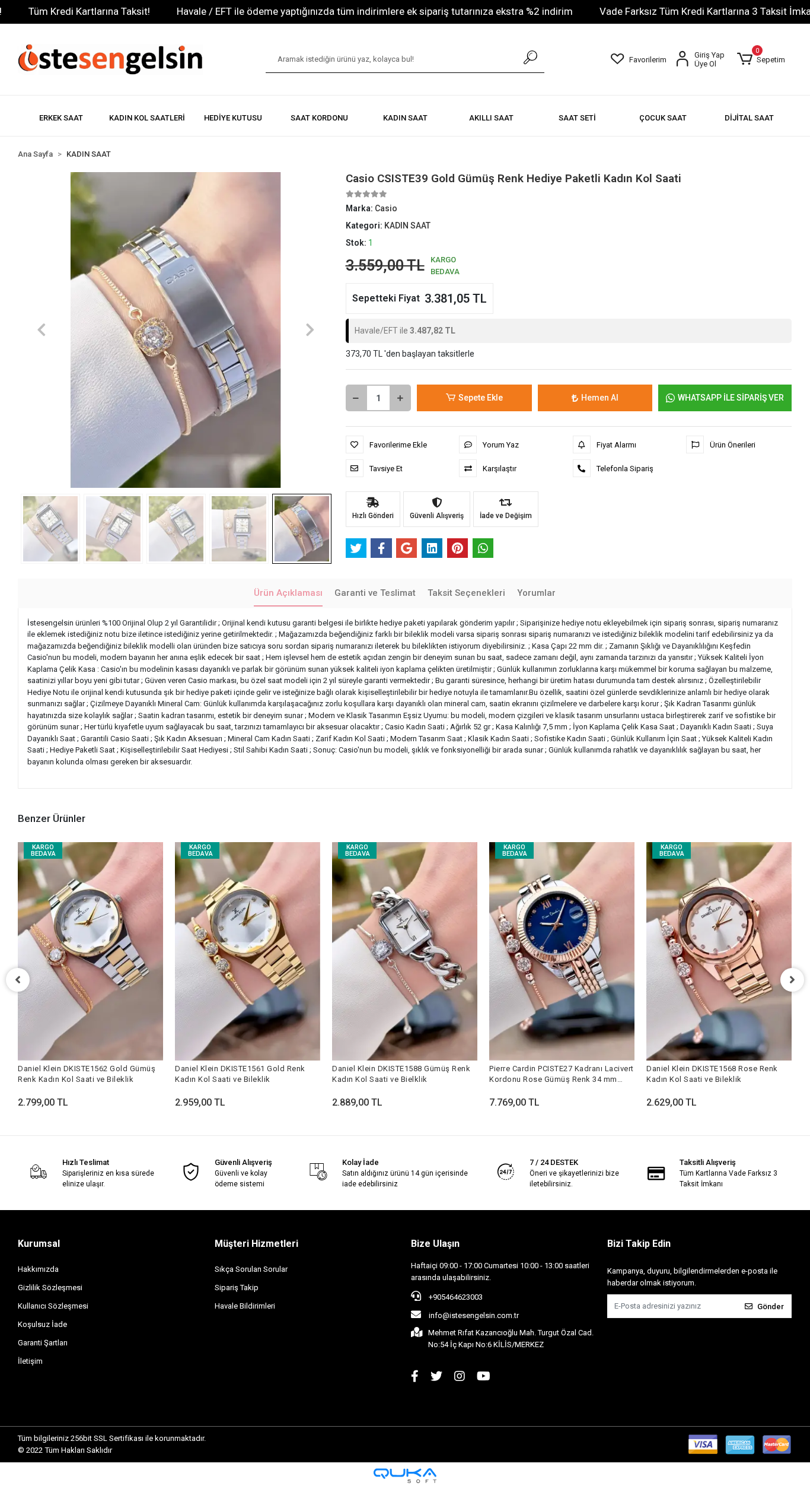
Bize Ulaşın (435, 1243)
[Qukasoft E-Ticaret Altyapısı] (405, 1475)
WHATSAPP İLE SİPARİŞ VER (731, 397)
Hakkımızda (38, 1269)
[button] (761, 59)
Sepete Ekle (480, 397)
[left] (17, 980)
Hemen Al (599, 397)
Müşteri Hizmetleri (256, 1243)
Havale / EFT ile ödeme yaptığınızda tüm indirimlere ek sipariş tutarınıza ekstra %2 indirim (375, 11)
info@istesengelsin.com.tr (474, 1315)
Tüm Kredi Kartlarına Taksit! (89, 11)
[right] (792, 980)
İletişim (30, 1361)
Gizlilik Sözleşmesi (50, 1287)
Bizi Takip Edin (639, 1243)
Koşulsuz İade (42, 1324)
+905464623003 (455, 1297)
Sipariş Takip (237, 1287)
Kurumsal (39, 1243)
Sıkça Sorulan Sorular (251, 1269)
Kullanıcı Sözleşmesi (53, 1305)
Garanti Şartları (43, 1342)
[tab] (288, 593)
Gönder (770, 1306)
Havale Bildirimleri (245, 1305)
